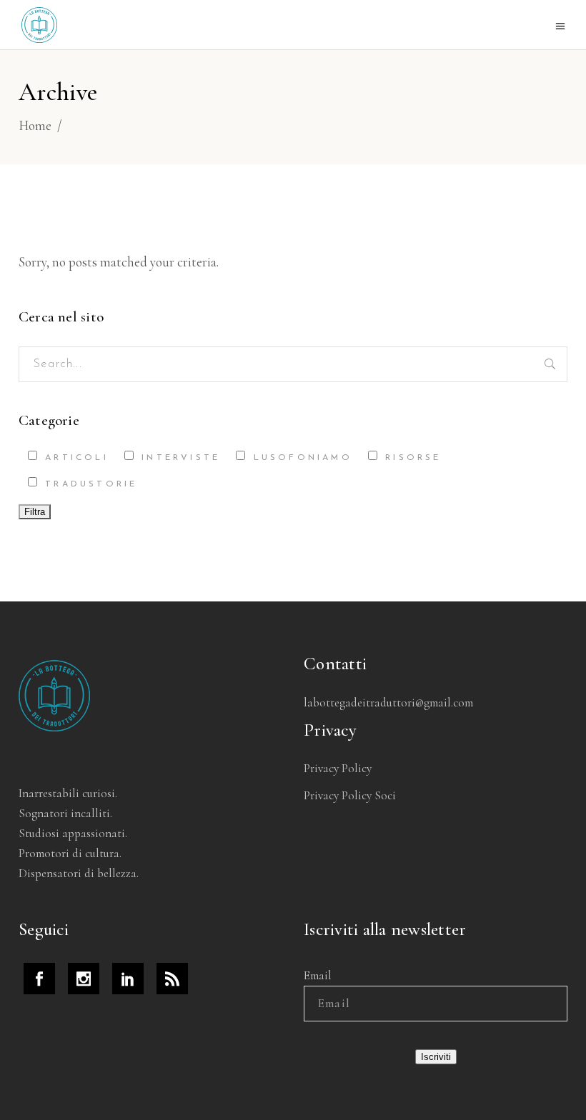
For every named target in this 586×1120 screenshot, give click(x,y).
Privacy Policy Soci (350, 795)
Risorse (410, 458)
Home (35, 125)
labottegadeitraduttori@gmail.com (388, 702)
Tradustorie (88, 484)
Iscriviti (436, 1056)
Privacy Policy (338, 768)
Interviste (178, 458)
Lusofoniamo (299, 458)
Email (318, 975)
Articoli (74, 458)
